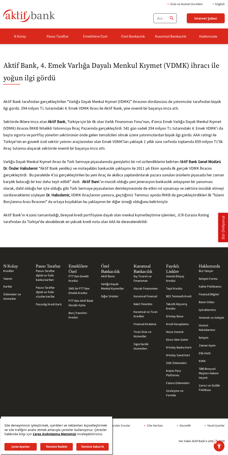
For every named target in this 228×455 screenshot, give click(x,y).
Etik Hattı (205, 353)
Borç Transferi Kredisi (78, 315)
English (220, 4)
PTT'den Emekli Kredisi (79, 278)
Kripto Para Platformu (173, 373)
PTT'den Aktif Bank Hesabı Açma (81, 303)
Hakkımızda (208, 36)
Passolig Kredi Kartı (49, 304)
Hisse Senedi (174, 332)
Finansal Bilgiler (209, 294)
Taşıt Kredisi (174, 288)
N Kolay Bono (174, 316)
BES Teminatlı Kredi (178, 296)
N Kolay (20, 36)
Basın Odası (206, 302)
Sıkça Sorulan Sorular (116, 425)
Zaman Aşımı (207, 345)
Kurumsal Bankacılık (170, 36)
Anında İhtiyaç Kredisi (175, 278)
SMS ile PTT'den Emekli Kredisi (79, 290)
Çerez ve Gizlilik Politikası (209, 387)
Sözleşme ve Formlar (174, 393)
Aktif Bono (108, 276)
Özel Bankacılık (133, 36)
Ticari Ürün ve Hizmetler (142, 334)
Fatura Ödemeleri (177, 383)
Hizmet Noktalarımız (207, 327)
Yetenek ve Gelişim (211, 318)
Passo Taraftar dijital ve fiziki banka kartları (45, 275)
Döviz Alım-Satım (177, 340)
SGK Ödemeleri (176, 363)
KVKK (202, 361)
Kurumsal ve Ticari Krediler (146, 314)
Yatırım (7, 279)
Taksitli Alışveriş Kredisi (176, 306)
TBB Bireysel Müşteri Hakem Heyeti (209, 373)
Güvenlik (185, 425)
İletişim (203, 338)
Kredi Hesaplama (177, 324)
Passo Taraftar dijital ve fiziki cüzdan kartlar (45, 292)
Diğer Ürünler (109, 296)
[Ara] (171, 18)
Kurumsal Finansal (145, 296)
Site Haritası (155, 425)
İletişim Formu (208, 279)
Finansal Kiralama (145, 324)
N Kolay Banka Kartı (178, 347)
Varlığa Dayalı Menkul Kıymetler (112, 286)
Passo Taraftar (58, 36)
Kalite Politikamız (210, 286)
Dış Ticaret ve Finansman (143, 278)
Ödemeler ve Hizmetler (12, 296)
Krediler (8, 271)
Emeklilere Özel (95, 36)
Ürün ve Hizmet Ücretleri (186, 4)
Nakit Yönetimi (143, 304)
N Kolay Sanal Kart (178, 355)
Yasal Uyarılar (216, 425)
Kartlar (7, 286)
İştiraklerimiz (207, 310)
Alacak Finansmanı (146, 288)
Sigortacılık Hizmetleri (141, 346)
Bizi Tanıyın (206, 271)
